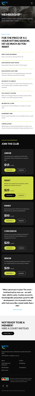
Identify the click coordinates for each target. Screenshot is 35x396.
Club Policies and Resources (6, 364)
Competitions (22, 367)
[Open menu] (31, 3)
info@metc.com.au (14, 355)
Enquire (21, 170)
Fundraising (22, 363)
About (3, 360)
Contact (21, 360)
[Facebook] (3, 385)
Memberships (5, 367)
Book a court (5, 370)
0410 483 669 (5, 355)
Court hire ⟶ (8, 333)
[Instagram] (7, 385)
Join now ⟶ (10, 170)
